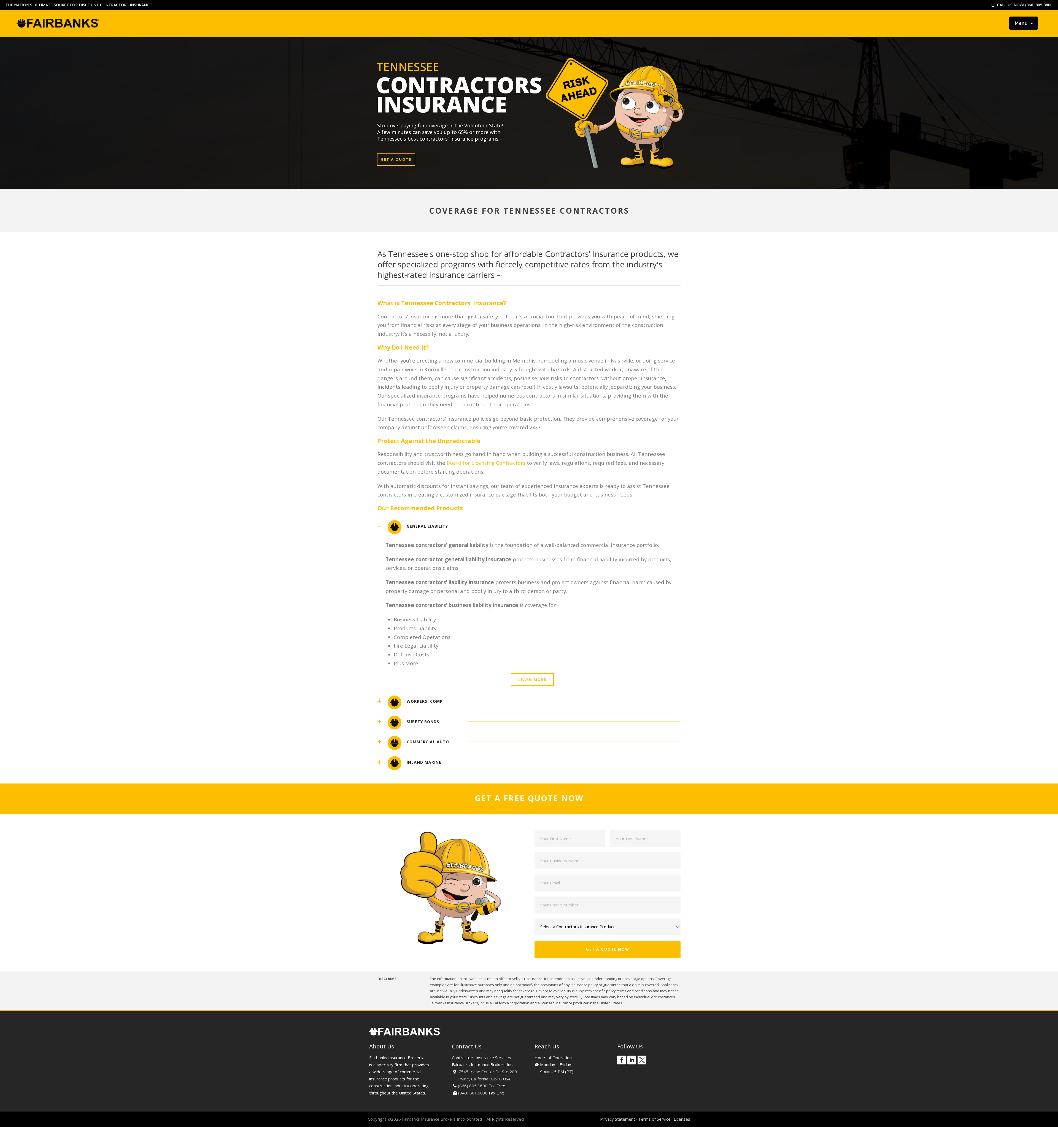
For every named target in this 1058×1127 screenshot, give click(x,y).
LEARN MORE (532, 679)
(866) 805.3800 (472, 1085)
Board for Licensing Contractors (486, 462)
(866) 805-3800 (1038, 4)
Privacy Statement (617, 1119)
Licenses (682, 1119)
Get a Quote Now (607, 949)
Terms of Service (654, 1119)
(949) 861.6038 (473, 1093)
